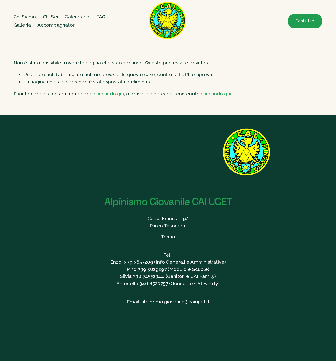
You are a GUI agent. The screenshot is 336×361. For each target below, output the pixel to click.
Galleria (22, 25)
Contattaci (305, 21)
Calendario (77, 17)
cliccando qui (109, 94)
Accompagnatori (56, 25)
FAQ (101, 17)
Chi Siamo (25, 17)
